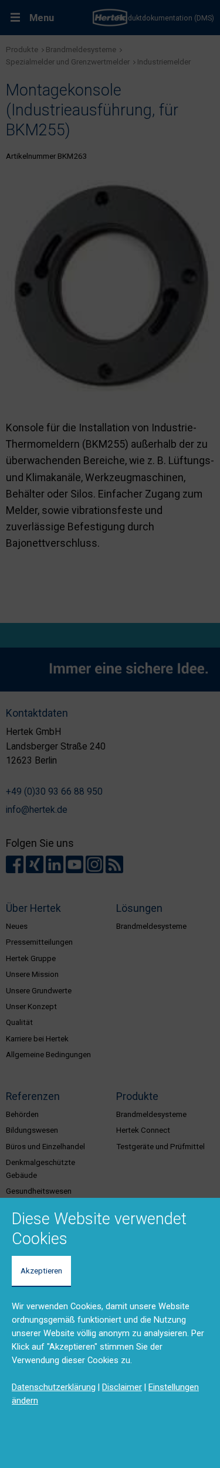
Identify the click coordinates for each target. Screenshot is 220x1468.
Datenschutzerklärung (54, 1387)
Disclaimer (122, 1387)
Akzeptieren (41, 1270)
